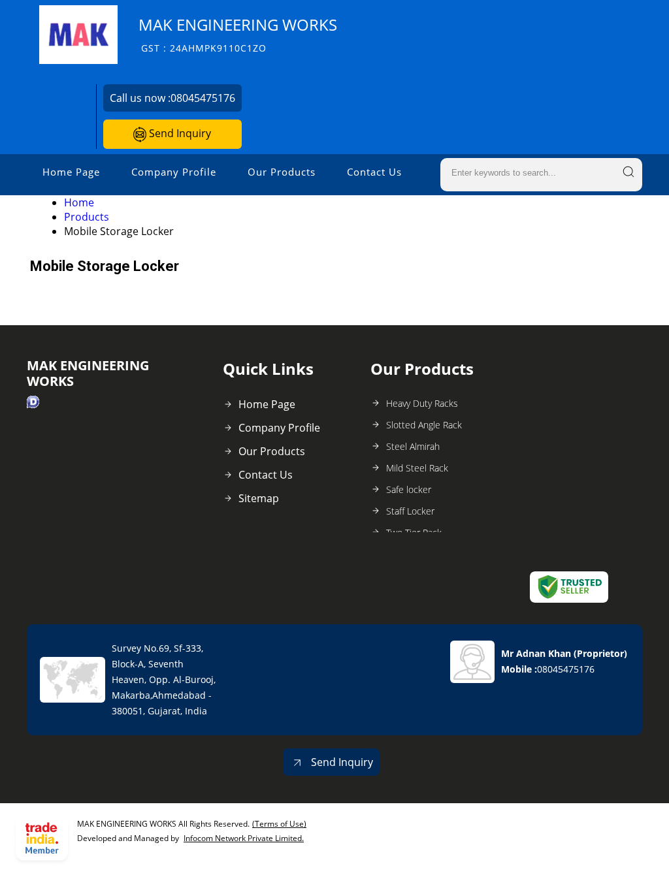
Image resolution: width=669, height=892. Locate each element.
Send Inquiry (178, 133)
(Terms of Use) (279, 823)
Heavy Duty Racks (422, 403)
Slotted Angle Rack (424, 425)
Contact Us (374, 171)
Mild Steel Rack (417, 468)
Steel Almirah (413, 446)
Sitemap (258, 498)
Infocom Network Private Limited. (244, 838)
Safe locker (408, 489)
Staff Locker (410, 511)
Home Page (71, 171)
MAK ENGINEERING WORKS (238, 34)
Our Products (282, 171)
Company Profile (173, 171)
